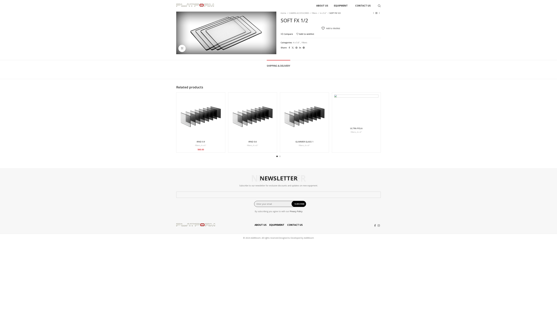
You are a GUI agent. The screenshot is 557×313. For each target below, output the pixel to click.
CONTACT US (295, 224)
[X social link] (293, 48)
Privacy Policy (296, 211)
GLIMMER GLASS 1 (304, 141)
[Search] (379, 6)
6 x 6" (203, 145)
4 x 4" (359, 132)
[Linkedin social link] (300, 48)
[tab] (278, 64)
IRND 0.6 (252, 141)
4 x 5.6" (323, 13)
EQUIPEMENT (276, 224)
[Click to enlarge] (182, 48)
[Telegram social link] (304, 48)
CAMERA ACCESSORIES (299, 13)
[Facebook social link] (289, 48)
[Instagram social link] (379, 225)
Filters (315, 13)
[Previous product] (373, 13)
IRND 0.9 (201, 141)
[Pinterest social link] (296, 48)
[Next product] (379, 13)
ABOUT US (260, 224)
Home (284, 13)
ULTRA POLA (356, 128)
